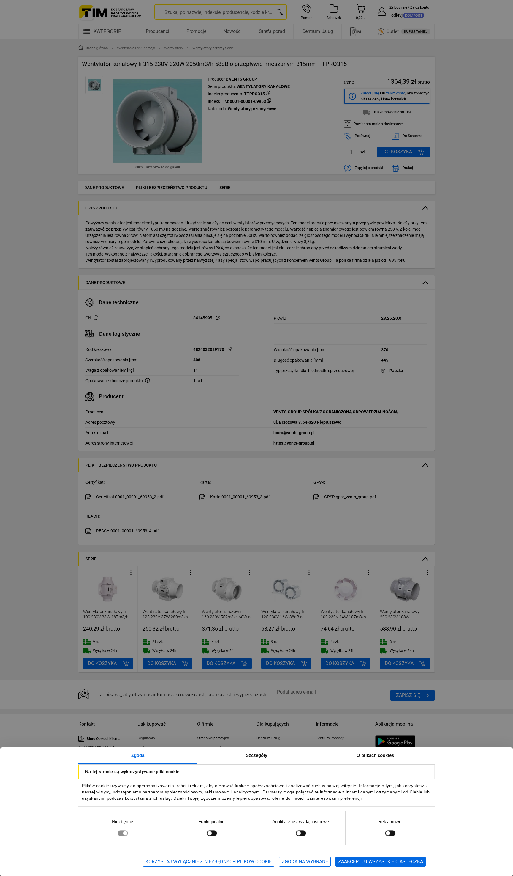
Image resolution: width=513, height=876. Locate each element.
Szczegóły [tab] (256, 755)
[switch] (212, 833)
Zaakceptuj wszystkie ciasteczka (380, 861)
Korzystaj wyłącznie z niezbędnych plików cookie (208, 861)
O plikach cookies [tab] (375, 755)
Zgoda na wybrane (305, 861)
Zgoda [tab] (138, 755)
